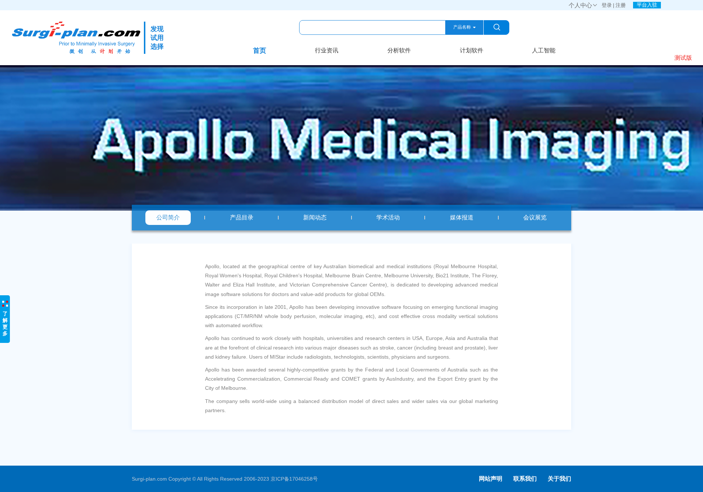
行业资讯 (326, 50)
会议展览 (535, 217)
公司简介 (168, 217)
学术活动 (388, 217)
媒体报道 (461, 217)
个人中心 (583, 5)
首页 (259, 50)
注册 (620, 5)
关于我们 (559, 479)
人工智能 (543, 50)
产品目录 (241, 217)
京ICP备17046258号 (294, 479)
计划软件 (471, 50)
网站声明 (490, 479)
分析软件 (399, 50)
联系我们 (525, 479)
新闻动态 (315, 217)
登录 (607, 5)
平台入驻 (647, 5)
